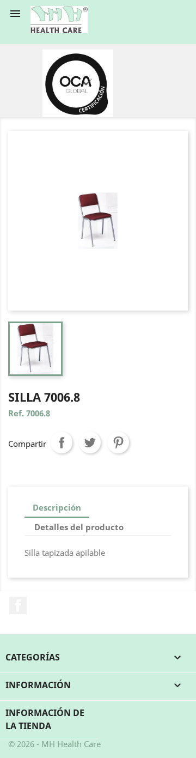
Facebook (18, 605)
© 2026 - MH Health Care (54, 743)
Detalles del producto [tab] (79, 526)
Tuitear (90, 442)
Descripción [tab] (57, 507)
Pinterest (118, 442)
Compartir (61, 442)
